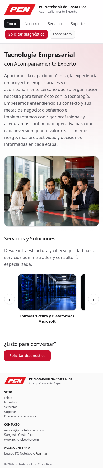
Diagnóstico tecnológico (21, 416)
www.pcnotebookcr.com (21, 439)
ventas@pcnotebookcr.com (24, 430)
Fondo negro (62, 34)
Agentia (41, 453)
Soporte (78, 23)
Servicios (55, 23)
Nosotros (32, 23)
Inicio (12, 23)
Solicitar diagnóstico (26, 34)
